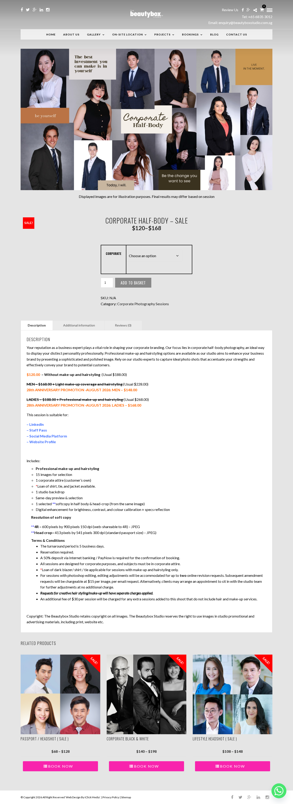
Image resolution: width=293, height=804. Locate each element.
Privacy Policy (111, 797)
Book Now (60, 766)
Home (51, 34)
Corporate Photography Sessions (143, 304)
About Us (71, 34)
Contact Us (236, 34)
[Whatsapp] (278, 790)
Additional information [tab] (79, 325)
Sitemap (126, 797)
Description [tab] (37, 325)
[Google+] (35, 10)
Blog (214, 34)
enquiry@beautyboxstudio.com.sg (245, 22)
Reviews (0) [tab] (123, 325)
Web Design (73, 797)
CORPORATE (113, 253)
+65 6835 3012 (260, 16)
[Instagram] (47, 10)
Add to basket (133, 283)
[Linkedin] (41, 10)
